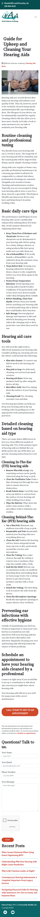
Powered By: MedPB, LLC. (28, 905)
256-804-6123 (10, 6)
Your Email (7, 762)
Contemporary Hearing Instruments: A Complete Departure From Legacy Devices (19, 880)
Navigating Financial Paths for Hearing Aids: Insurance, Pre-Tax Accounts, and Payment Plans (20, 892)
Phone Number (9, 772)
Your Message (8, 782)
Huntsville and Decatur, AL (16, 3)
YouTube (12, 913)
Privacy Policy (7, 905)
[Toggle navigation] (35, 16)
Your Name (7, 752)
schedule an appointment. (26, 733)
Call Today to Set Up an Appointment (20, 712)
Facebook (5, 913)
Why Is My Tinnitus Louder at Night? (18, 871)
